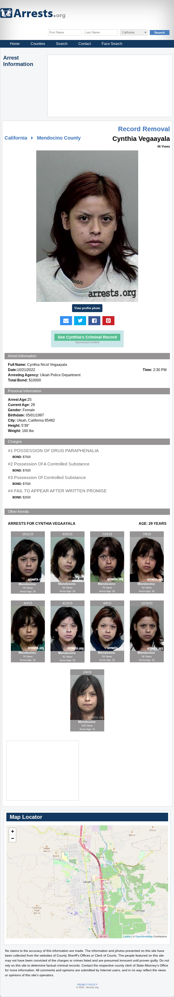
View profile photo (87, 308)
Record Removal (144, 129)
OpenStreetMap (144, 936)
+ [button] (12, 831)
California (16, 138)
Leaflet (127, 936)
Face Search (112, 44)
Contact (84, 44)
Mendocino (28, 584)
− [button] (12, 838)
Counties (38, 44)
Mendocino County (59, 138)
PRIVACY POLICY (87, 984)
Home (15, 44)
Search (62, 44)
